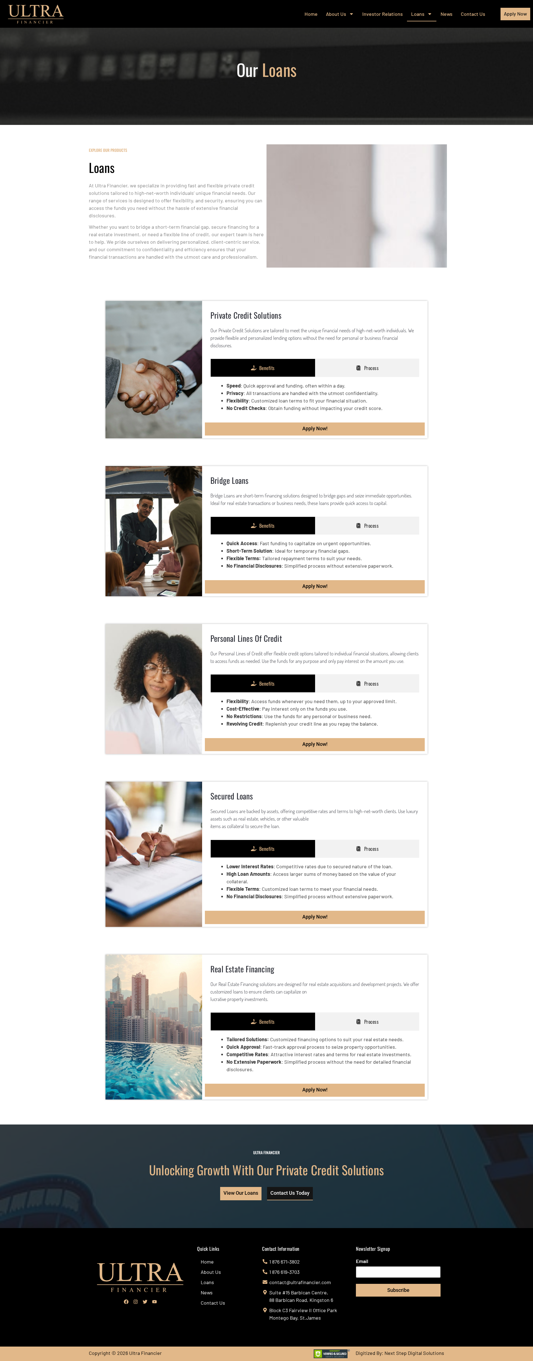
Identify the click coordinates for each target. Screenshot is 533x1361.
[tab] (262, 368)
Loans (417, 14)
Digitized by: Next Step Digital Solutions (400, 1353)
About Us (336, 14)
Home (311, 14)
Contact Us (473, 14)
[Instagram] (135, 1302)
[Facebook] (126, 1302)
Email (362, 1261)
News (446, 14)
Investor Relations (382, 14)
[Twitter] (145, 1302)
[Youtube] (154, 1302)
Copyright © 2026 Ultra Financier (125, 1353)
